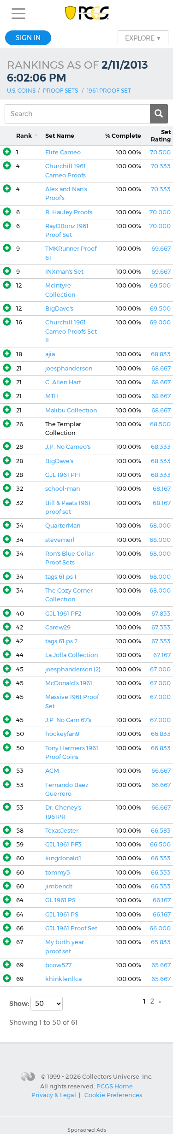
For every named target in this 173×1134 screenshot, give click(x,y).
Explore (143, 37)
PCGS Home (114, 1085)
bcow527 (58, 965)
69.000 (160, 322)
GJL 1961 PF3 (63, 844)
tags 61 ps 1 (61, 576)
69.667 (161, 248)
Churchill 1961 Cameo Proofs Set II (71, 331)
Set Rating (161, 135)
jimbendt (58, 886)
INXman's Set (64, 271)
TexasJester (61, 830)
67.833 (161, 613)
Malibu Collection (71, 410)
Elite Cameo (63, 152)
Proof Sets (60, 90)
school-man (62, 488)
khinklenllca (63, 978)
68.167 (162, 488)
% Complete (123, 135)
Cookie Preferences (113, 1095)
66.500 (160, 844)
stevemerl (60, 539)
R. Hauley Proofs (68, 212)
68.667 (161, 368)
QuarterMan (62, 525)
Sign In (28, 38)
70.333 (161, 166)
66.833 (161, 733)
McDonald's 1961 (68, 683)
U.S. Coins (21, 90)
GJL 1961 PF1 (62, 474)
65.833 (161, 942)
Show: (19, 1003)
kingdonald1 (63, 858)
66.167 (162, 900)
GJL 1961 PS (61, 914)
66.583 (161, 830)
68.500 (160, 424)
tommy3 (57, 872)
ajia (50, 354)
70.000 (160, 212)
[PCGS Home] (86, 13)
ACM (52, 770)
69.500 (160, 285)
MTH (52, 396)
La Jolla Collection (71, 655)
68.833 (161, 354)
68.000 (160, 525)
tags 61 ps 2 (61, 641)
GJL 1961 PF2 (63, 613)
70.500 (160, 152)
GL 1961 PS (60, 900)
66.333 (161, 858)
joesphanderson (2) (73, 669)
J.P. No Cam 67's (68, 720)
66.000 (160, 928)
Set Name (59, 135)
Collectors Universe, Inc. (117, 1076)
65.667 (161, 965)
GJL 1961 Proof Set (71, 928)
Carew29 (58, 627)
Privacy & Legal (53, 1095)
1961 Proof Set (109, 90)
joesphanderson (68, 368)
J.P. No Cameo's (67, 446)
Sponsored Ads (86, 1130)
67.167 (162, 655)
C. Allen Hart (63, 382)
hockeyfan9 (62, 733)
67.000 (160, 669)
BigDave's (59, 308)
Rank (24, 135)
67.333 (161, 627)
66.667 (161, 770)
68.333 (161, 446)
